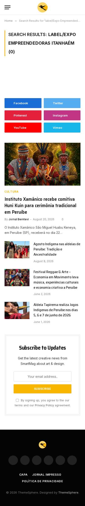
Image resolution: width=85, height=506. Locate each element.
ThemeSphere (68, 492)
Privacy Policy (44, 405)
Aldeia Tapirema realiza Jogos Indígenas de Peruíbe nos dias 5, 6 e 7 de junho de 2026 (56, 310)
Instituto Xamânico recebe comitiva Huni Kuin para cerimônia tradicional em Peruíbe (40, 205)
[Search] (78, 7)
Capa (23, 474)
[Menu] (7, 7)
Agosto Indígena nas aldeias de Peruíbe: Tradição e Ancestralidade (57, 249)
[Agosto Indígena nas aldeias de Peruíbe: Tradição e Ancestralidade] (17, 249)
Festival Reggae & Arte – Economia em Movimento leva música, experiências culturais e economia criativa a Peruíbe (56, 279)
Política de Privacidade (42, 481)
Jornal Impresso (46, 474)
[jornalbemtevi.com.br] (42, 7)
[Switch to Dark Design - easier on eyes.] (71, 7)
